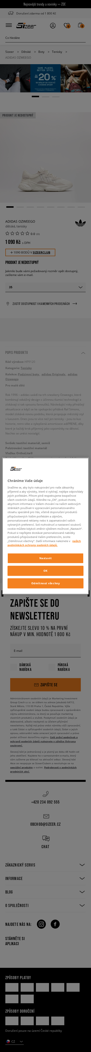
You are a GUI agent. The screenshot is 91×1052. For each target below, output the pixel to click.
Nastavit (45, 558)
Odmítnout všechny (45, 583)
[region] (45, 526)
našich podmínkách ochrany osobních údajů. (44, 543)
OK (45, 570)
